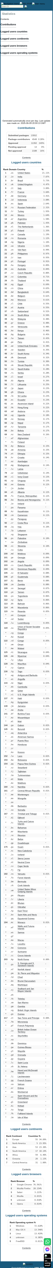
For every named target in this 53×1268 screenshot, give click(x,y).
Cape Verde (23, 866)
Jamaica (21, 706)
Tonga (20, 1110)
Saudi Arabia (23, 369)
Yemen (21, 592)
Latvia (20, 469)
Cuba (20, 550)
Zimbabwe (22, 542)
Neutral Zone (24, 862)
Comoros (22, 948)
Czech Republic (25, 273)
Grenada (22, 1055)
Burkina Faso (24, 714)
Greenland (23, 1102)
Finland (21, 442)
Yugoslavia (23, 596)
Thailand (22, 280)
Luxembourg (23, 623)
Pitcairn (21, 895)
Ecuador (21, 400)
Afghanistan (23, 438)
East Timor (23, 911)
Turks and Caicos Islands (26, 822)
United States (24, 173)
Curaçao (22, 615)
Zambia (21, 584)
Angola (21, 561)
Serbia (21, 373)
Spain (20, 203)
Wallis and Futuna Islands (26, 927)
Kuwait (21, 637)
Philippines (23, 253)
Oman (20, 644)
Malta (20, 779)
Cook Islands (24, 885)
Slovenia (22, 546)
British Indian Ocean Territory (27, 1030)
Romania (22, 238)
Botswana (22, 760)
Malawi (21, 648)
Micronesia (23, 1022)
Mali (19, 721)
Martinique (23, 985)
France (21, 192)
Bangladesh (23, 292)
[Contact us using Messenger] (47, 1251)
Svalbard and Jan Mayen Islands (26, 989)
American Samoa (26, 737)
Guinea (21, 1014)
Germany (22, 196)
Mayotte (21, 1051)
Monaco (21, 922)
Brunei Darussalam (26, 981)
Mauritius (22, 664)
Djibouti (21, 817)
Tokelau (21, 999)
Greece (21, 323)
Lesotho (21, 944)
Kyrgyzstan (23, 702)
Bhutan (21, 903)
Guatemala (23, 577)
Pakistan (22, 223)
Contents (26, 157)
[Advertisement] (26, 90)
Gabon (21, 725)
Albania (21, 492)
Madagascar (23, 465)
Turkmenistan (24, 775)
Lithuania (22, 384)
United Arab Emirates (27, 346)
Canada (21, 234)
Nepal (20, 423)
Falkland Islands (25, 1113)
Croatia (21, 457)
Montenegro (23, 794)
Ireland (21, 503)
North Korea (23, 959)
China (20, 288)
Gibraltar (22, 907)
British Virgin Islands (27, 1010)
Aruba (20, 710)
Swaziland (22, 767)
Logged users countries (14, 31)
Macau (21, 940)
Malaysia (22, 319)
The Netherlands (25, 226)
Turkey (21, 211)
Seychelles (23, 1036)
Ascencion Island (25, 403)
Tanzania (22, 427)
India (20, 176)
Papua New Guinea (27, 764)
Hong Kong (23, 407)
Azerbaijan (23, 461)
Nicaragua (22, 652)
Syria (20, 600)
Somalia (21, 810)
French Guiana (25, 1080)
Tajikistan (22, 771)
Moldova (22, 553)
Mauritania (23, 831)
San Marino (23, 1002)
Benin (20, 580)
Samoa (21, 932)
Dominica (22, 1043)
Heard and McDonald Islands (28, 1071)
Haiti (20, 698)
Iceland (21, 854)
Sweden (21, 350)
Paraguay (22, 519)
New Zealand (24, 434)
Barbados (22, 806)
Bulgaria (21, 334)
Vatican (21, 1084)
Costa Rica (23, 523)
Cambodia (22, 687)
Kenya (21, 330)
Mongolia (22, 798)
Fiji (19, 870)
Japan (20, 388)
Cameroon (23, 515)
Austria (21, 307)
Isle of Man (23, 1117)
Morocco (22, 300)
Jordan (21, 488)
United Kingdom (25, 184)
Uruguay (22, 480)
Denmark (22, 357)
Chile (20, 303)
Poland (21, 230)
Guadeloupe (23, 843)
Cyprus (21, 667)
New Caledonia (25, 851)
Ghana (21, 392)
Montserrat (23, 1092)
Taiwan (21, 338)
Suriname (22, 951)
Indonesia (22, 200)
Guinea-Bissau (24, 1047)
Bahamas (22, 827)
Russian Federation (27, 207)
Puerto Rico (23, 740)
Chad (20, 977)
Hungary (22, 265)
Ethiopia (21, 453)
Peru (20, 342)
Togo (20, 671)
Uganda (21, 415)
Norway (21, 419)
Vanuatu (21, 874)
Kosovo (21, 752)
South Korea (23, 353)
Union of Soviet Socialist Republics (29, 628)
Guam (20, 847)
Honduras (22, 744)
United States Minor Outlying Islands (27, 890)
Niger (20, 683)
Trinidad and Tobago (27, 814)
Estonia (21, 484)
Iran (19, 257)
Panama (21, 507)
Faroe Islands (24, 878)
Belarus (21, 446)
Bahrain (21, 603)
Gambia (21, 1006)
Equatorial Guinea (26, 918)
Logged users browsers (14, 46)
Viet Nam (22, 250)
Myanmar (22, 656)
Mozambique (24, 717)
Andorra (21, 411)
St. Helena (22, 1066)
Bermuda (22, 881)
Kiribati (21, 1106)
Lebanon (22, 530)
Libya (20, 660)
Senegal (21, 588)
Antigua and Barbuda (27, 675)
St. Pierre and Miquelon (29, 973)
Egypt (20, 284)
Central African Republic (29, 791)
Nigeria (21, 242)
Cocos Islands (24, 955)
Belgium (21, 296)
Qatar (20, 690)
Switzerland (23, 311)
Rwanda (21, 611)
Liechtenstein (24, 1076)
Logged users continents (15, 38)
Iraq (19, 527)
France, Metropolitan (27, 496)
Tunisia (21, 361)
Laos (20, 756)
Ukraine (21, 246)
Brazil (20, 180)
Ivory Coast (23, 477)
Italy (19, 188)
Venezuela (22, 327)
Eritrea (21, 1088)
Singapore (22, 534)
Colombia (22, 276)
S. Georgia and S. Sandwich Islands (26, 964)
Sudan (21, 619)
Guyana (21, 1059)
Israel (20, 377)
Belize (20, 839)
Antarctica (22, 733)
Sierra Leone (24, 858)
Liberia (21, 899)
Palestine (22, 538)
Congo (21, 633)
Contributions (8, 24)
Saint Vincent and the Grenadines (28, 1097)
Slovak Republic (25, 365)
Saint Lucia (23, 1062)
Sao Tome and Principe (28, 1018)
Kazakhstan (23, 511)
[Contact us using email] (49, 1260)
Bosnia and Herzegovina (29, 500)
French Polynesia (26, 1025)
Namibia (21, 787)
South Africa (23, 315)
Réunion (21, 835)
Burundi (21, 729)
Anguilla (21, 679)
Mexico (21, 215)
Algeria (21, 380)
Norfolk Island (24, 969)
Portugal (21, 261)
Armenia (21, 450)
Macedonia (23, 607)
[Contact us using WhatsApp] (47, 1243)
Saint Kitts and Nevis (27, 914)
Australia (22, 269)
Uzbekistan (23, 473)
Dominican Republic (27, 569)
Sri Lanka (22, 396)
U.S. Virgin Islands (26, 694)
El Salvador (23, 573)
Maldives (22, 783)
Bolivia (21, 430)
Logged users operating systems (19, 53)
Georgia (21, 557)
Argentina (22, 219)
